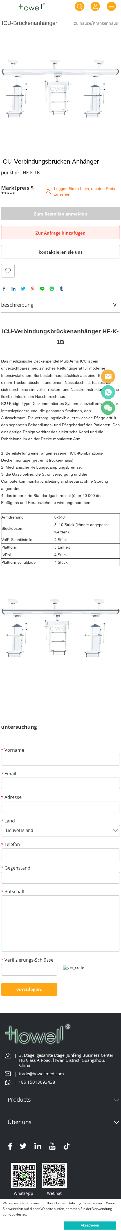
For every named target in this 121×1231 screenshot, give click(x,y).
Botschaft (13, 892)
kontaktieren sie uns (60, 252)
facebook (4, 289)
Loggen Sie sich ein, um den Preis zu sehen (84, 191)
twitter (23, 289)
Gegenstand (15, 868)
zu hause (82, 23)
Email (8, 774)
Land (8, 821)
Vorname (12, 750)
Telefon (10, 844)
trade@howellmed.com (41, 1073)
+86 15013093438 (37, 1082)
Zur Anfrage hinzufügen (60, 233)
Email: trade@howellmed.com (108, 376)
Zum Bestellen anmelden (60, 214)
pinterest (32, 289)
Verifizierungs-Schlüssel (28, 960)
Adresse (11, 797)
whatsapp (52, 289)
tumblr (61, 289)
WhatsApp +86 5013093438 (108, 392)
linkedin (13, 289)
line (42, 289)
